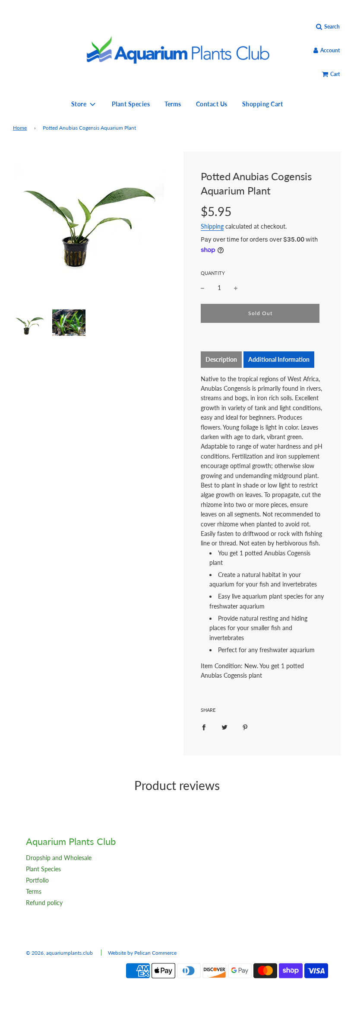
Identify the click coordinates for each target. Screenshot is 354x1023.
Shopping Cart (262, 104)
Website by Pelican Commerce (142, 953)
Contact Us (212, 104)
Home (20, 127)
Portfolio (37, 880)
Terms (172, 104)
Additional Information (279, 359)
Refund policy (44, 902)
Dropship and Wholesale (59, 857)
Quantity (213, 273)
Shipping (212, 226)
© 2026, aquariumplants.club (59, 953)
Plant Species (131, 104)
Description (221, 359)
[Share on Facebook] (203, 727)
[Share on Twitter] (224, 727)
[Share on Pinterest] (245, 727)
